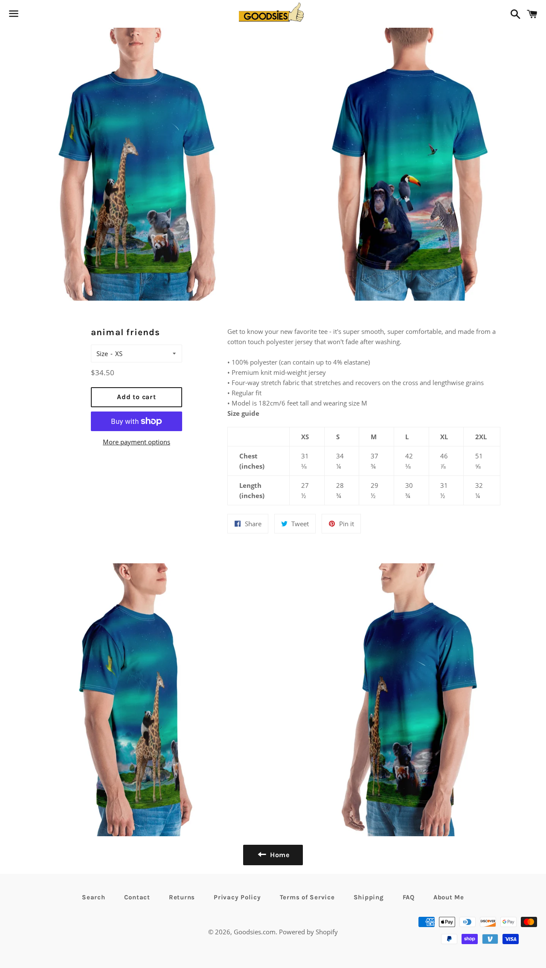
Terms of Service (307, 897)
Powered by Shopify (308, 931)
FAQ (409, 897)
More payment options (136, 442)
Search (93, 897)
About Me (448, 897)
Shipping (369, 897)
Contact (137, 897)
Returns (182, 897)
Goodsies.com (255, 931)
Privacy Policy (237, 897)
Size (102, 353)
